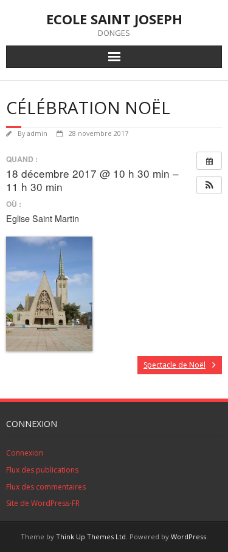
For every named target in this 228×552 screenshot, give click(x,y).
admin (37, 133)
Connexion (24, 453)
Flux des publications (42, 470)
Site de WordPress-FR (43, 503)
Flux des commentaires (46, 487)
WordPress (188, 536)
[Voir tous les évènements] (209, 161)
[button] (209, 185)
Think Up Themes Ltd (91, 536)
